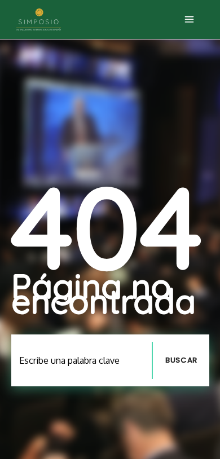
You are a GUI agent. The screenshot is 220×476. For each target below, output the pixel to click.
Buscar (181, 360)
